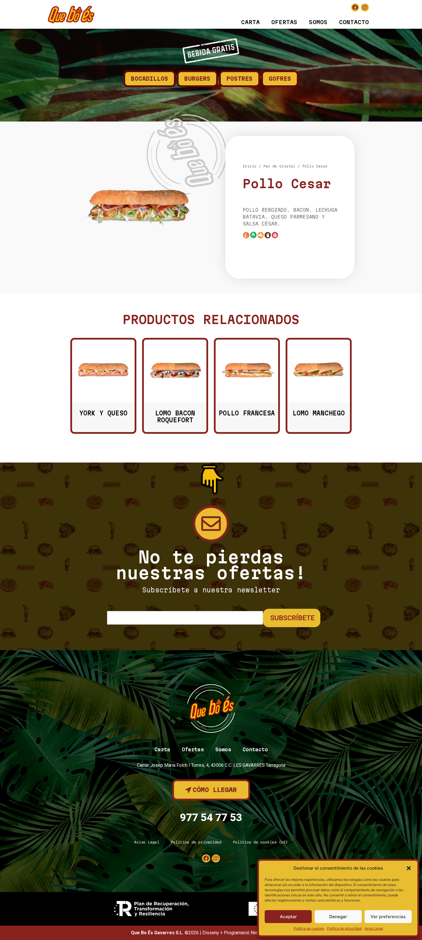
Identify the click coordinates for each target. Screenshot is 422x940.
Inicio (249, 166)
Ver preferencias (388, 916)
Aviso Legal (374, 928)
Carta (250, 22)
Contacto (354, 22)
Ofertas (284, 22)
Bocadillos (149, 79)
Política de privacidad (344, 928)
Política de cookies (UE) (260, 842)
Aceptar (288, 916)
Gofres (280, 79)
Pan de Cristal (279, 166)
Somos (318, 22)
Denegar (338, 916)
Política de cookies (309, 928)
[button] (409, 868)
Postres (240, 79)
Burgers (197, 79)
